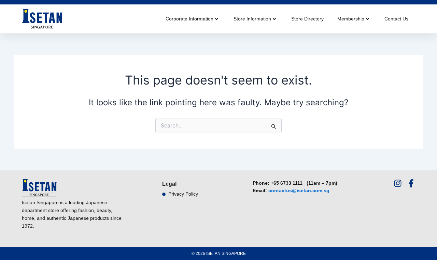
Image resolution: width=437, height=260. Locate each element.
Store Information (252, 18)
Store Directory (307, 18)
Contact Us (396, 18)
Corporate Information (189, 18)
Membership (350, 18)
